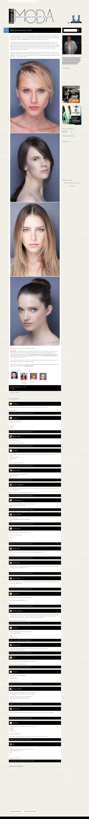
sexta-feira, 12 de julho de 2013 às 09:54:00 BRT (21, 445)
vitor (14, 657)
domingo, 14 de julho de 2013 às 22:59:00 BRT (20, 739)
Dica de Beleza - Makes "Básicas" (33, 381)
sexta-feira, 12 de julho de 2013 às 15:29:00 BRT (21, 589)
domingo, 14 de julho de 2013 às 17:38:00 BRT (20, 684)
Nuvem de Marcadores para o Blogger (72, 183)
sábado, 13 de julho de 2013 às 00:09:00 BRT (20, 640)
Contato (25, 1)
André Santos (16, 548)
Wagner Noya (16, 645)
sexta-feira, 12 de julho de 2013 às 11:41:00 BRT (21, 479)
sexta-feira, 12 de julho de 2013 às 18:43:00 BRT (21, 606)
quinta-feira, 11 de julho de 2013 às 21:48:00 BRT (21, 413)
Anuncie (35, 1)
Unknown (15, 404)
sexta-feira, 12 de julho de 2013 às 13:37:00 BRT (21, 509)
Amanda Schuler (17, 500)
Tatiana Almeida (17, 689)
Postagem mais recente (30, 811)
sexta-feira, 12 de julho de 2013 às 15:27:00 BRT (21, 573)
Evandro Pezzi (17, 528)
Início (11, 1)
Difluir (49, 817)
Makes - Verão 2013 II (43, 381)
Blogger (39, 817)
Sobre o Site (17, 1)
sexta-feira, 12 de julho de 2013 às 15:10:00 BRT (21, 543)
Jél (13, 744)
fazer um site (71, 185)
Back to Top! (55, 817)
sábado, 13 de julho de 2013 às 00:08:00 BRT (20, 623)
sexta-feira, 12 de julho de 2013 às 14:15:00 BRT (21, 523)
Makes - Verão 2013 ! (14, 380)
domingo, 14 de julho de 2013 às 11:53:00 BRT (20, 652)
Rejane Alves (16, 470)
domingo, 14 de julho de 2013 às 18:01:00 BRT (20, 704)
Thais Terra (16, 594)
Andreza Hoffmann (18, 485)
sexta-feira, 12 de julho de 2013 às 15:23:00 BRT (21, 557)
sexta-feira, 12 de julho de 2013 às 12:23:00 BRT (21, 495)
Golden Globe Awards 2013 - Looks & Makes (24, 382)
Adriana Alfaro (17, 514)
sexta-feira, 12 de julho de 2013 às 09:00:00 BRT (21, 431)
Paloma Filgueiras (18, 611)
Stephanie (15, 723)
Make (17, 392)
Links (30, 1)
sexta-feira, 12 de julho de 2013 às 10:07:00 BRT (21, 465)
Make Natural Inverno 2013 (21, 30)
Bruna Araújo (16, 436)
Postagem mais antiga (16, 811)
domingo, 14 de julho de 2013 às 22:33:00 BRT (20, 718)
